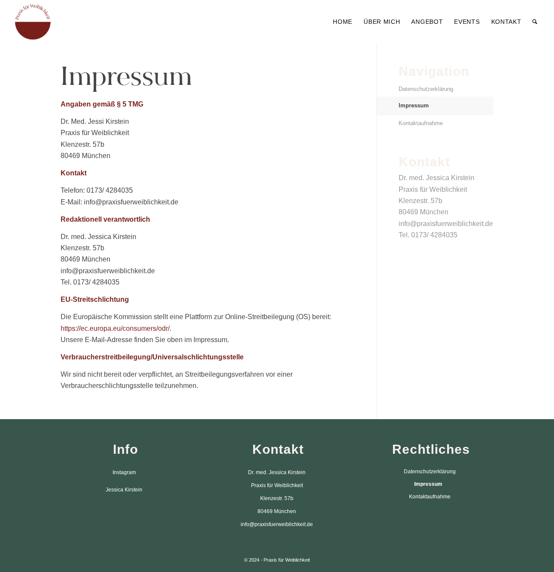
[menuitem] (342, 21)
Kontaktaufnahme (421, 123)
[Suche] (535, 21)
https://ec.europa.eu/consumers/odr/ (115, 328)
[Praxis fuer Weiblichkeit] (33, 21)
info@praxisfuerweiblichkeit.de (446, 223)
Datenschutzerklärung (426, 89)
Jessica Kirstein (124, 490)
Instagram (124, 472)
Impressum (414, 105)
